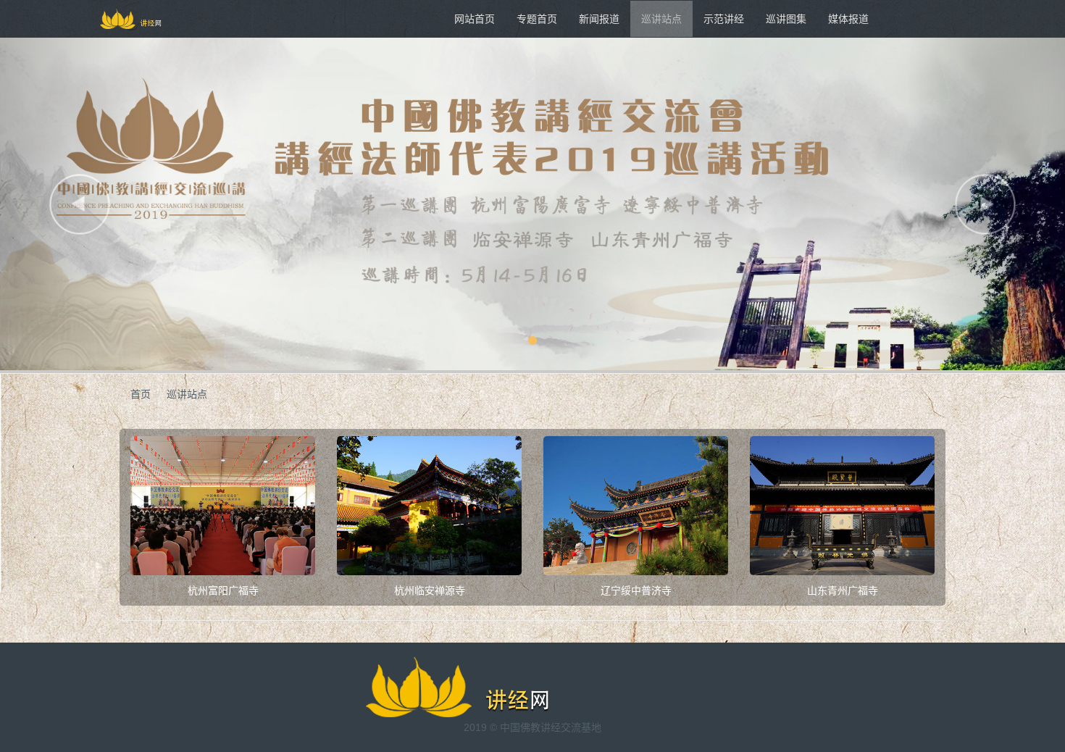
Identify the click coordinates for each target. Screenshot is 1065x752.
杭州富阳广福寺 (223, 590)
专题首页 (537, 19)
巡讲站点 (661, 19)
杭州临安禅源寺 (429, 590)
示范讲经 (723, 19)
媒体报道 (848, 19)
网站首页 (474, 19)
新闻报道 (599, 19)
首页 (140, 394)
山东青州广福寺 (842, 590)
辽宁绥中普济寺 (636, 590)
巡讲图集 (786, 19)
